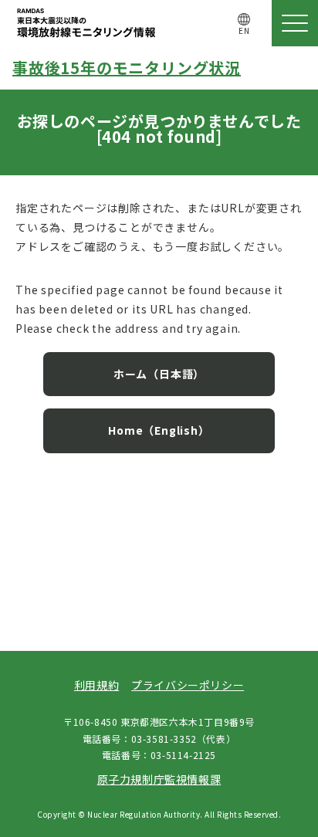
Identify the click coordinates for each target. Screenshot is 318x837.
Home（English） (158, 430)
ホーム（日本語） (159, 373)
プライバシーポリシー (187, 685)
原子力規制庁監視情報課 (159, 779)
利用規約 (96, 685)
